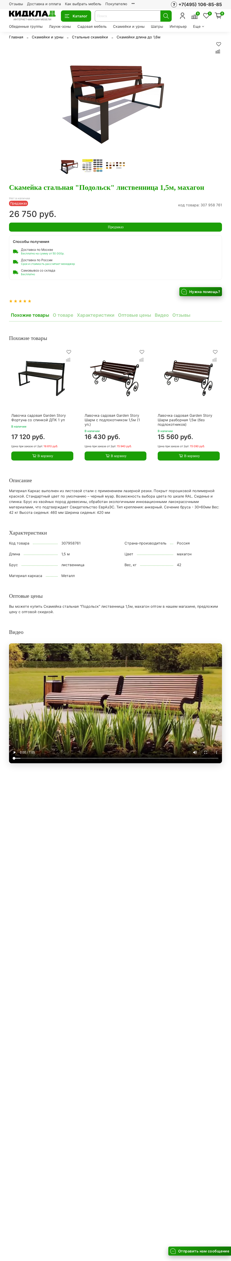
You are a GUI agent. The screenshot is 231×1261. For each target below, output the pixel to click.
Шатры (157, 26)
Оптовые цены (134, 315)
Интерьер (178, 26)
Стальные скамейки (90, 37)
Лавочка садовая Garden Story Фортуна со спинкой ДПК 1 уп (38, 417)
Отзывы (16, 4)
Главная (16, 37)
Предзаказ (115, 227)
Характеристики (95, 315)
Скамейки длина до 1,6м (138, 37)
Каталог (80, 16)
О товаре (63, 315)
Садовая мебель (92, 26)
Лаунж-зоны (60, 26)
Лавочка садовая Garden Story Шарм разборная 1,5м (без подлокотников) (185, 420)
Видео (162, 315)
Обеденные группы (26, 26)
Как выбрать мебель (83, 4)
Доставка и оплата (44, 4)
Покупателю (116, 4)
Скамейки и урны (129, 26)
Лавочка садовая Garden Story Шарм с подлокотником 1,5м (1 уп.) (112, 420)
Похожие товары (30, 315)
